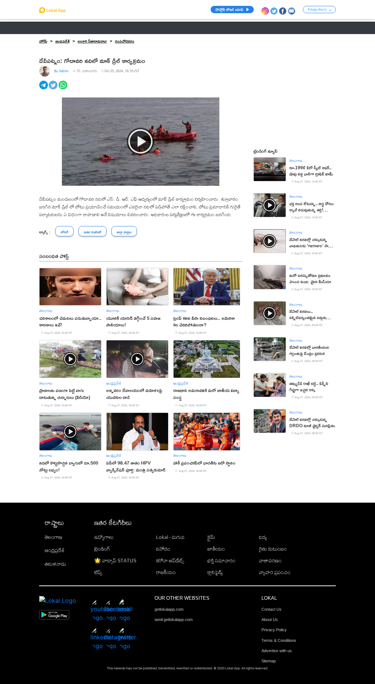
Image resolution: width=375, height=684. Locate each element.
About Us (269, 619)
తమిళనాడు (55, 564)
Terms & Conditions (278, 640)
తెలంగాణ (77, 28)
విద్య (263, 537)
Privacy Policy (274, 630)
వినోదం (163, 549)
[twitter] (54, 89)
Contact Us (271, 609)
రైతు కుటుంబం (273, 549)
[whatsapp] (63, 89)
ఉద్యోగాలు (104, 537)
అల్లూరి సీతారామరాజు (92, 41)
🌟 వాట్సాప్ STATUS (115, 560)
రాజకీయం (166, 572)
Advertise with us (276, 650)
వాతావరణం (270, 560)
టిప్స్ (98, 572)
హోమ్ (43, 41)
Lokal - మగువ (170, 537)
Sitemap (268, 661)
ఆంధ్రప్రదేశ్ (49, 28)
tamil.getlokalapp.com (174, 619)
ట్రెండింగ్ (102, 549)
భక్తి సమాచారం (221, 560)
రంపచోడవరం (124, 41)
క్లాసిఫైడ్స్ (215, 572)
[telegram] (44, 89)
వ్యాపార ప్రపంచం (274, 572)
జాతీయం (216, 549)
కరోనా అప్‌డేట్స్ (170, 560)
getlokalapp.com (169, 609)
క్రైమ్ (211, 537)
